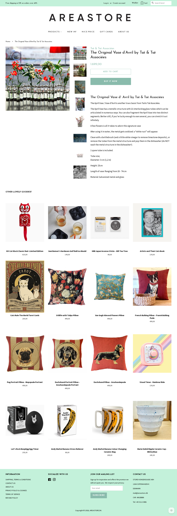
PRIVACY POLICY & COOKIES (16, 490)
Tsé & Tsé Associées (102, 48)
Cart (146, 3)
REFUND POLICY (12, 498)
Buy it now (110, 81)
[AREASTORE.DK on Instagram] (54, 480)
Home (8, 41)
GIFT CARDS (106, 32)
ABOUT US (123, 32)
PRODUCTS (54, 32)
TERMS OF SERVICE (13, 494)
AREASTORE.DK (95, 510)
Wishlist (135, 3)
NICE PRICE (88, 32)
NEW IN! (71, 32)
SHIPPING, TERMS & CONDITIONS (18, 479)
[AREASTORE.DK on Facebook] (49, 480)
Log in (106, 3)
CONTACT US (10, 483)
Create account (119, 3)
